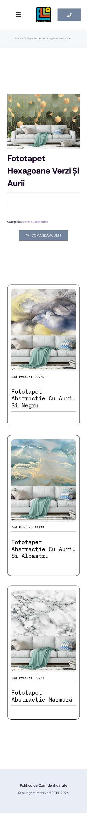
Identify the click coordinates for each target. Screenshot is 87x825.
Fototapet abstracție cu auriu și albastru (43, 549)
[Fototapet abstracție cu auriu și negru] (43, 293)
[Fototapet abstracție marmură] (43, 594)
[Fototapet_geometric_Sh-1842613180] (43, 121)
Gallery (28, 38)
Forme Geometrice (35, 222)
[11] (43, 10)
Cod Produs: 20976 (27, 377)
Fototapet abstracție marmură (41, 696)
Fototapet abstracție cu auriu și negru (43, 398)
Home (18, 38)
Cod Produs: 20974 (27, 678)
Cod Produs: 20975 (27, 527)
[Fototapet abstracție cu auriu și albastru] (43, 443)
